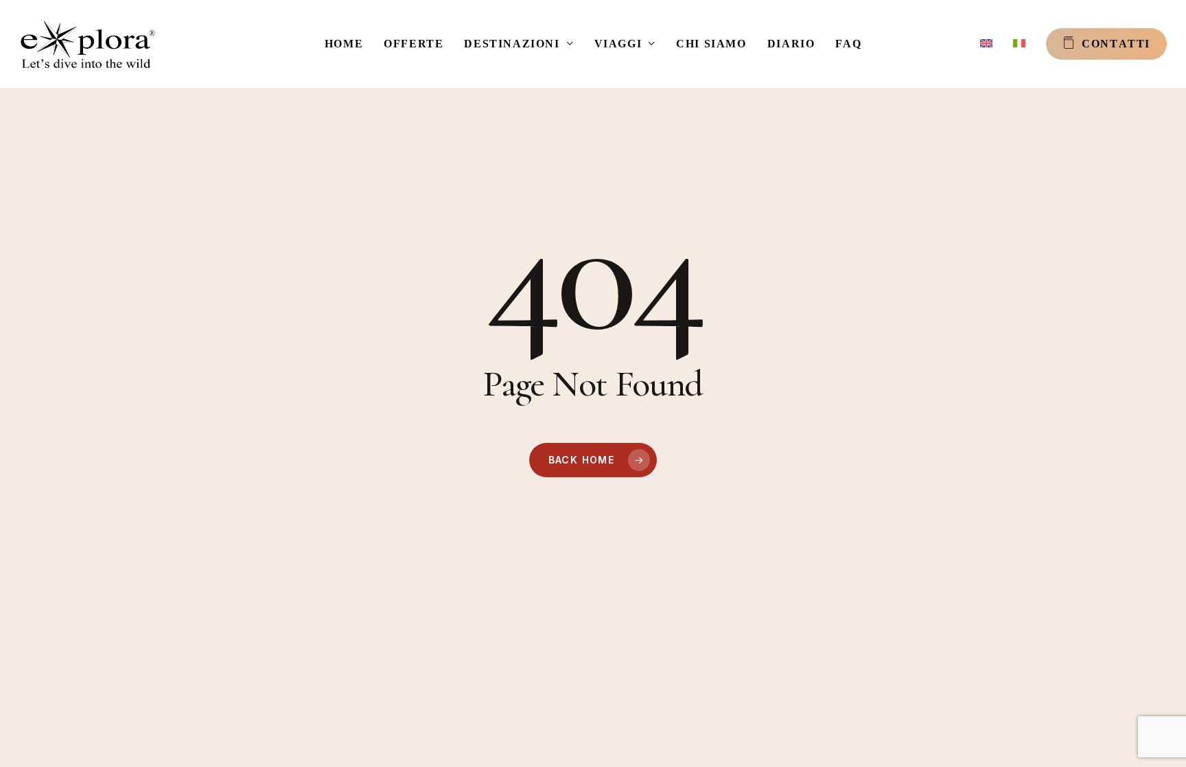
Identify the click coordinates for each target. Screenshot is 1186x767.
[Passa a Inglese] (986, 44)
